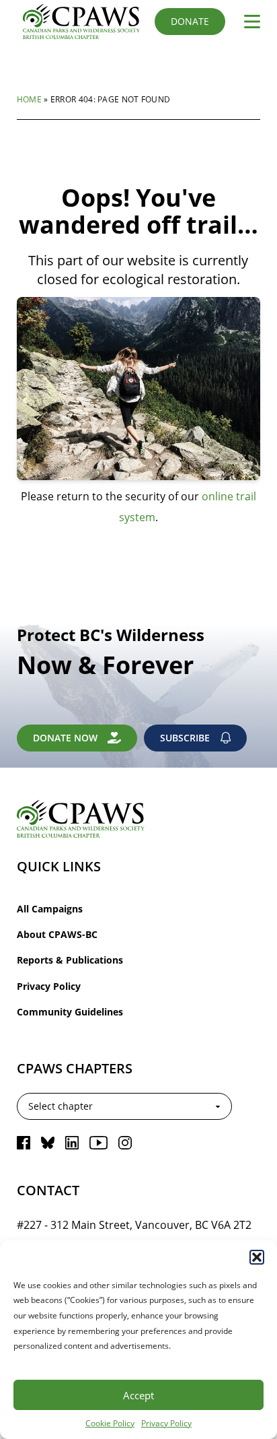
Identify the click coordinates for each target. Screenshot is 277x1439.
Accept (138, 1395)
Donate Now (65, 737)
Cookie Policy (109, 1422)
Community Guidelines (70, 1011)
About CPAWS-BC (57, 934)
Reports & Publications (70, 959)
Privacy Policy (166, 1422)
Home (29, 99)
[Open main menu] (246, 21)
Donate (190, 21)
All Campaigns (50, 908)
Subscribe (185, 737)
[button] (257, 1257)
